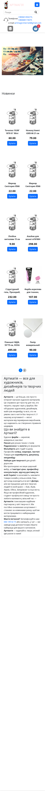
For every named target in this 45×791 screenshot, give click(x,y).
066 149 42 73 (10, 522)
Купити (12, 143)
